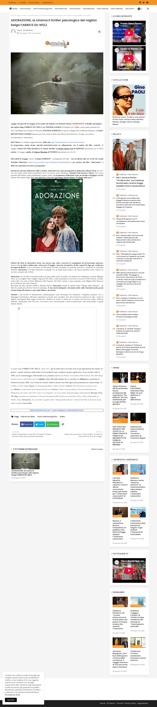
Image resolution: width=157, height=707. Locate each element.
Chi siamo (12, 2)
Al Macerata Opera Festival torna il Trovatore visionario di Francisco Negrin (138, 432)
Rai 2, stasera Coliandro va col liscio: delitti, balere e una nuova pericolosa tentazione (130, 300)
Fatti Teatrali (102, 9)
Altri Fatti (129, 9)
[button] (147, 8)
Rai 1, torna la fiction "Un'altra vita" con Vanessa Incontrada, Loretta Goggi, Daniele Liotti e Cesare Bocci (130, 181)
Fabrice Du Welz (28, 416)
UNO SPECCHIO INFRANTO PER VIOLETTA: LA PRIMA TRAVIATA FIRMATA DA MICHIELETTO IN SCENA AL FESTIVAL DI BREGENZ (120, 436)
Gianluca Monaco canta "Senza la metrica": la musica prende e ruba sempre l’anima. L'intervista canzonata (137, 487)
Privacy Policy (34, 2)
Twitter (41, 424)
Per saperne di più (12, 694)
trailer (14, 124)
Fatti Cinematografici (42, 9)
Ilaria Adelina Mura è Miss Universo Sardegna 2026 (127, 315)
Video (24, 15)
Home (14, 9)
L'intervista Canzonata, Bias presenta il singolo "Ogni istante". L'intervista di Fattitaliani (137, 527)
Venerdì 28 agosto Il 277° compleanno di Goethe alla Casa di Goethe (130, 221)
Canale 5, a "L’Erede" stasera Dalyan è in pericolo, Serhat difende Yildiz (128, 331)
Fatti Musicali (88, 9)
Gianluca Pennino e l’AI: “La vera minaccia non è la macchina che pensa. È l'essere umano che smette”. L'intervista (120, 620)
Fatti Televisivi (117, 9)
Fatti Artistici (25, 9)
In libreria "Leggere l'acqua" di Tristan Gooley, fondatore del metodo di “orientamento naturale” (137, 619)
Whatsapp (54, 424)
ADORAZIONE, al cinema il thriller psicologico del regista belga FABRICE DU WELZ (25, 473)
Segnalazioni (47, 2)
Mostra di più (97, 449)
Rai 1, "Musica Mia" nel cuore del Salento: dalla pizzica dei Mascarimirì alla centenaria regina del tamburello (129, 238)
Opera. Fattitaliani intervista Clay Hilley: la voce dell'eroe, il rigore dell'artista (137, 393)
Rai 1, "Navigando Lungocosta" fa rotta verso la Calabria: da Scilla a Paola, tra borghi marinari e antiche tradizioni (130, 257)
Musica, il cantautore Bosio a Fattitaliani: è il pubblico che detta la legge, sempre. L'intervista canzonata (119, 530)
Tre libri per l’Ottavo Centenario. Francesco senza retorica (138, 655)
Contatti (22, 2)
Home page (15, 15)
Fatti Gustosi (75, 9)
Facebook (28, 424)
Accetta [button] (10, 700)
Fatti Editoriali (61, 9)
